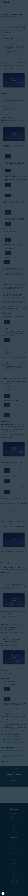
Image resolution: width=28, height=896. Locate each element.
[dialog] (14, 448)
